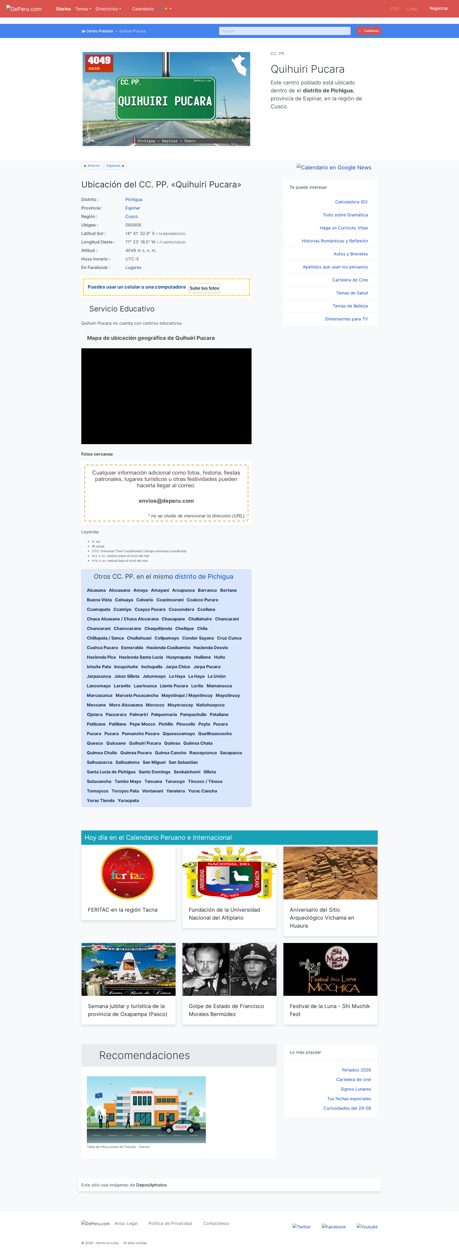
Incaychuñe (126, 666)
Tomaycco (97, 791)
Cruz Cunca (229, 638)
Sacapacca (231, 752)
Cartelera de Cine (350, 279)
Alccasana (119, 590)
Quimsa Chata (197, 743)
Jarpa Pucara (206, 666)
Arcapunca (183, 590)
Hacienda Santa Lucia (141, 657)
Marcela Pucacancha (137, 695)
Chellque (184, 628)
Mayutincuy (228, 695)
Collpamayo (167, 638)
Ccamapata (98, 609)
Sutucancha (99, 781)
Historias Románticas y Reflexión (335, 240)
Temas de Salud (352, 292)
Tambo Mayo (127, 781)
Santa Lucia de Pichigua (111, 771)
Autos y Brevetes (351, 253)
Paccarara (116, 714)
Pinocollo (185, 724)
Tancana (153, 781)
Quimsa (172, 743)
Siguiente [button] (113, 166)
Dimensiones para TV (347, 318)
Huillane (202, 657)
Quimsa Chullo (102, 752)
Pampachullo (193, 714)
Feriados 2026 (356, 1070)
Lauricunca (145, 685)
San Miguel (154, 762)
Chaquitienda (158, 628)
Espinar (132, 208)
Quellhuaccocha (215, 733)
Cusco (131, 216)
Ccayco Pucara (150, 609)
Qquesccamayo (179, 733)
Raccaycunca (203, 752)
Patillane (117, 724)
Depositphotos (151, 1184)
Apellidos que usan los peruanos (336, 266)
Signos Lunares (356, 1089)
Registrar (438, 8)
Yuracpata (128, 800)
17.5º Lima (403, 8)
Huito (219, 657)
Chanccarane (127, 628)
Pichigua (133, 199)
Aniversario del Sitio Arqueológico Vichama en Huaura (322, 918)
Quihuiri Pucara (145, 743)
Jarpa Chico (177, 666)
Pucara (220, 724)
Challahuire (200, 618)
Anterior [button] (93, 166)
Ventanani (152, 791)
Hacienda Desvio (210, 647)
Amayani (160, 590)
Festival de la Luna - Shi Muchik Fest (330, 1010)
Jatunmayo (154, 676)
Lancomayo (99, 685)
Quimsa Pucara (136, 752)
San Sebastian (183, 762)
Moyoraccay (180, 705)
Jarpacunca (99, 676)
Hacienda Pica (101, 657)
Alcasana (96, 590)
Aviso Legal (126, 1223)
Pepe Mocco (142, 724)
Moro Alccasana (126, 705)
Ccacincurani (170, 599)
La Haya (177, 676)
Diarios (63, 8)
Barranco (207, 590)
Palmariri (139, 714)
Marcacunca (99, 695)
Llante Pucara (174, 685)
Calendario (142, 8)
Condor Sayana (198, 638)
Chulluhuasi (139, 638)
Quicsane (116, 743)
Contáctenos (216, 1223)
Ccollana (206, 609)
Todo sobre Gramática (346, 214)
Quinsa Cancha (170, 752)
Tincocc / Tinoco (205, 781)
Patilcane (96, 724)
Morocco (155, 705)
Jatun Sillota (126, 676)
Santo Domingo (155, 771)
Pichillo (166, 724)
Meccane (96, 705)
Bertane (228, 590)
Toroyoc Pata (125, 791)
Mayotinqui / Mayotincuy (187, 695)
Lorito (197, 685)
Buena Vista (99, 599)
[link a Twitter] (301, 1226)
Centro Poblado (99, 31)
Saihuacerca (99, 762)
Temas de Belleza (351, 305)
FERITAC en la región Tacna (123, 910)
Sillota (209, 771)
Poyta (204, 724)
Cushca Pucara (102, 647)
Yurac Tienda (100, 800)
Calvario (144, 599)
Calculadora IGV (352, 201)
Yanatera (175, 791)
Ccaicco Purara (202, 599)
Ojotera (95, 714)
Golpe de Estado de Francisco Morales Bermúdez (226, 1010)
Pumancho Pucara (140, 733)
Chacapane (173, 618)
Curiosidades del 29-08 (347, 1108)
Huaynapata (178, 657)
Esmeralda (132, 647)
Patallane (219, 714)
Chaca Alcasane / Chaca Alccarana (123, 618)
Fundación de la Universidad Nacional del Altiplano (224, 914)
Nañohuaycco (210, 705)
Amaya (140, 590)
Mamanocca (219, 685)
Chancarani (227, 618)
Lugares (133, 267)
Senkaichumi (187, 771)
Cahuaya (124, 599)
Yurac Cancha (202, 791)
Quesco (95, 743)
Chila (202, 628)
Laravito (122, 685)
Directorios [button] (107, 8)
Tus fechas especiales (349, 1098)
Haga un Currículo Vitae (344, 227)
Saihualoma (127, 762)
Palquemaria (164, 714)
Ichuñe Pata (99, 666)
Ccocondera (181, 609)
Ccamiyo (122, 609)
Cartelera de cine (353, 1079)
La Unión (217, 676)
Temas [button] (81, 8)
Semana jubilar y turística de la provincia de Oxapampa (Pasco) (127, 1010)
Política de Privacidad (170, 1223)
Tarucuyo (175, 781)
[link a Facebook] (334, 1226)
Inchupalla (151, 666)
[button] (165, 8)
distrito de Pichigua (204, 576)
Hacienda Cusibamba (168, 647)
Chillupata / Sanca (105, 638)
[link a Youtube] (367, 1226)
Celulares (371, 31)
